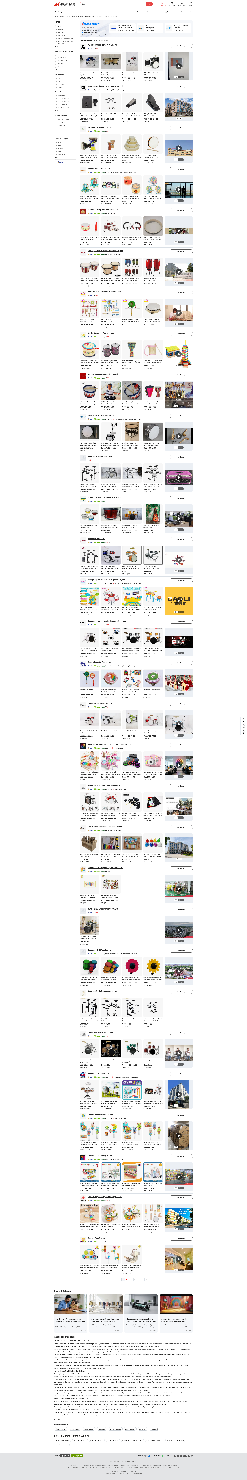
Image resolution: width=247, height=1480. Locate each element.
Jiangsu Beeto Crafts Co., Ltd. (99, 662)
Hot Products (73, 1465)
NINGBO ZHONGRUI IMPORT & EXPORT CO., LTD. (106, 497)
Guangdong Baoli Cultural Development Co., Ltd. (106, 580)
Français (95, 1467)
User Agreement (115, 1471)
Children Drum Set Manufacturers (132, 1440)
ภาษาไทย (152, 1467)
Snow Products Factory (96, 8)
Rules (191, 12)
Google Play (77, 1456)
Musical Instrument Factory (138, 8)
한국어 (136, 1467)
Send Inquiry (181, 46)
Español (81, 1467)
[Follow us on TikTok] (178, 1456)
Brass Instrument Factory (110, 8)
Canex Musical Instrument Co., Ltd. (101, 415)
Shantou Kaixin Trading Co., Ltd (100, 1156)
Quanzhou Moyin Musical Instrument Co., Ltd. (105, 86)
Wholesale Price (124, 1465)
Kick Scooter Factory (124, 8)
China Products (83, 1465)
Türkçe (158, 1467)
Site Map (127, 1461)
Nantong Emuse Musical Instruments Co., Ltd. (105, 251)
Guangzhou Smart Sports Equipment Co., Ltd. (105, 868)
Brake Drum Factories (96, 1440)
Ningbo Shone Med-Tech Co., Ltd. (101, 333)
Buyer (148, 12)
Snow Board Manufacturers (154, 1440)
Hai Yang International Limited (99, 127)
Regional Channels (156, 1465)
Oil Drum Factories (112, 1440)
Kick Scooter (101, 1429)
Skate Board (154, 1429)
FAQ (118, 1461)
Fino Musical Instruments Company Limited (105, 827)
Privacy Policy (132, 1471)
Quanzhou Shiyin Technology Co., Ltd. (102, 991)
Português (88, 1467)
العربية (130, 1467)
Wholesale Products (113, 1465)
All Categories (61, 12)
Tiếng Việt (164, 1467)
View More (58, 1419)
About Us (112, 1461)
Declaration (124, 1471)
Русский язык (103, 1467)
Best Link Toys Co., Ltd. (97, 1238)
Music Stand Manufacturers (175, 1440)
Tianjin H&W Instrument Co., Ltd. (100, 1032)
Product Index (166, 1465)
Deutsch (117, 1467)
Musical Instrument (115, 1429)
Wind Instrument (130, 1429)
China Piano (142, 1429)
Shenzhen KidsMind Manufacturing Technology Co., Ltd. (109, 744)
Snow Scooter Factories (63, 1440)
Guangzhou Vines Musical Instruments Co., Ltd (106, 785)
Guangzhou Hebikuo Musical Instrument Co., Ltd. (107, 621)
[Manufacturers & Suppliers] (64, 4)
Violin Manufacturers (62, 1445)
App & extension (169, 12)
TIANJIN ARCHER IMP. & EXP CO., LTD (102, 45)
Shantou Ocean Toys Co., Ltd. (99, 168)
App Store (65, 1456)
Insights (175, 1465)
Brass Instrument (89, 1429)
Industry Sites (145, 1465)
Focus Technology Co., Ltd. (125, 1473)
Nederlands (124, 1467)
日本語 (141, 1467)
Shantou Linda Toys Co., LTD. (99, 1073)
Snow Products (75, 1429)
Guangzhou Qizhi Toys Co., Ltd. (99, 950)
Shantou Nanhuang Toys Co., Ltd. (100, 1115)
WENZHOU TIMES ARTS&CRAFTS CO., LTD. (104, 292)
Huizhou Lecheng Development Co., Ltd (103, 210)
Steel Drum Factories (80, 1440)
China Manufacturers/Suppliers (98, 1465)
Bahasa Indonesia (174, 1467)
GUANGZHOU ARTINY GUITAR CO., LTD (103, 909)
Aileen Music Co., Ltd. (96, 539)
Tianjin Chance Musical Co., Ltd (100, 703)
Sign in (191, 5)
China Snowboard (61, 1429)
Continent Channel (135, 1465)
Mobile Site (134, 1461)
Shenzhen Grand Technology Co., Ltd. (102, 456)
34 (146, 1279)
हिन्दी (146, 1467)
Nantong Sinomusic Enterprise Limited (103, 374)
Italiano (111, 1467)
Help (158, 12)
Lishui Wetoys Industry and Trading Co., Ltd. (105, 1197)
